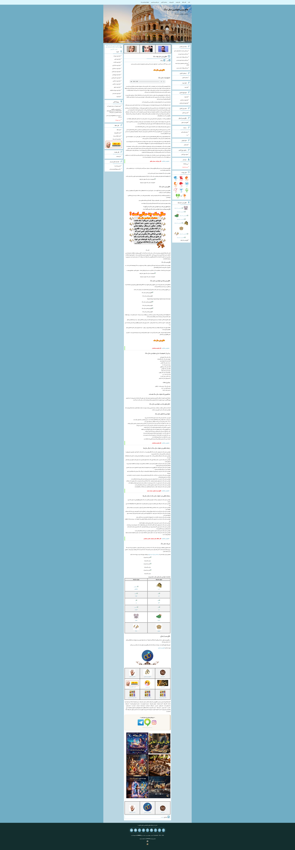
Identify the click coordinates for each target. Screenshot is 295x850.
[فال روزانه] (137, 744)
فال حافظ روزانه (117, 133)
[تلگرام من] (159, 830)
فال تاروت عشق (117, 87)
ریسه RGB (186, 164)
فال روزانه (171, 2)
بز (136, 603)
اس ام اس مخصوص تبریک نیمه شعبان (182, 64)
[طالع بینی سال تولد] (181, 223)
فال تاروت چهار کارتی (116, 71)
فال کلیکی (186, 145)
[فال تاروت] (159, 744)
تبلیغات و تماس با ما (145, 2)
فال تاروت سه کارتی (116, 68)
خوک (136, 596)
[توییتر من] (143, 830)
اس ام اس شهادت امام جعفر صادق (181, 51)
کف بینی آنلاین (185, 113)
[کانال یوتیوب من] (135, 830)
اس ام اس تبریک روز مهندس (182, 60)
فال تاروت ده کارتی (117, 84)
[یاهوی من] (163, 830)
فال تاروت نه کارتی (117, 81)
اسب (159, 589)
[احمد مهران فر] (163, 49)
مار (158, 596)
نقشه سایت (142, 839)
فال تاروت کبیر (117, 59)
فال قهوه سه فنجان (184, 100)
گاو (158, 603)
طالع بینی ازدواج (185, 122)
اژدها (159, 620)
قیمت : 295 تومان (113, 47)
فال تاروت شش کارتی (116, 78)
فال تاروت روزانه (117, 56)
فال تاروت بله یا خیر (116, 93)
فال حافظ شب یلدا (117, 136)
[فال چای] (159, 788)
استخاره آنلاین (164, 2)
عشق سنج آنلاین (184, 154)
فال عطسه (118, 156)
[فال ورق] (137, 788)
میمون (159, 631)
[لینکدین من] (131, 830)
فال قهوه (186, 97)
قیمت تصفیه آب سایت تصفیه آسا (114, 106)
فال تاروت (178, 2)
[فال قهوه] (159, 766)
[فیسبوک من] (155, 830)
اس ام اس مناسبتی (155, 2)
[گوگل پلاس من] (139, 830)
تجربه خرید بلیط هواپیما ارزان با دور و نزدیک (114, 116)
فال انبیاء (186, 87)
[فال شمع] (137, 766)
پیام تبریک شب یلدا (117, 139)
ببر (158, 609)
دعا (187, 135)
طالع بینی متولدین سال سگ (176, 9)
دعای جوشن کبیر (184, 132)
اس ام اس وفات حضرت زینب (182, 57)
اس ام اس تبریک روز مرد (183, 54)
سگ (136, 631)
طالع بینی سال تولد (184, 240)
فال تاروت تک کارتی (116, 65)
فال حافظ (184, 2)
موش (136, 620)
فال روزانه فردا (117, 166)
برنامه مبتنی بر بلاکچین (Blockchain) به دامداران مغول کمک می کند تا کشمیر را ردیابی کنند (114, 110)
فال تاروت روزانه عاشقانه (115, 90)
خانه (189, 2)
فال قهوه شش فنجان (184, 103)
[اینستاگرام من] (151, 830)
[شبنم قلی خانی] (132, 49)
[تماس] (147, 830)
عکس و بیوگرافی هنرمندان (115, 169)
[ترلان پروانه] (147, 49)
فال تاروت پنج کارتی (116, 75)
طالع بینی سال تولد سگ (160, 56)
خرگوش (136, 589)
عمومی (162, 817)
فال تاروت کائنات (117, 62)
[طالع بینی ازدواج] (147, 656)
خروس (136, 609)
